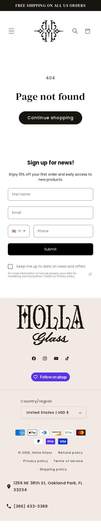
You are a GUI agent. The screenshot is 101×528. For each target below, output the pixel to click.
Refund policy (70, 453)
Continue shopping (50, 118)
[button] (11, 31)
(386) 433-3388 (30, 506)
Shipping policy (53, 469)
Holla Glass (42, 453)
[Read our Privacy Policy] (90, 274)
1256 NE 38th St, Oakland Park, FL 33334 (48, 486)
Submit (50, 249)
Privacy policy (35, 461)
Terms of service (68, 461)
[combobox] (19, 231)
